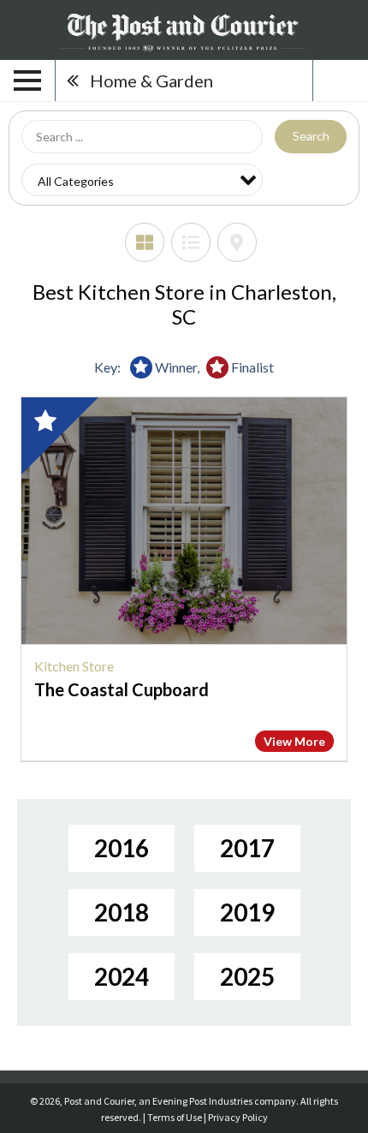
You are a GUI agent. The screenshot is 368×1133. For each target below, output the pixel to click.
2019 (247, 912)
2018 (121, 912)
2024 (121, 976)
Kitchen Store (74, 666)
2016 (121, 847)
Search (311, 135)
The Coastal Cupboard (121, 689)
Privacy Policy (238, 1117)
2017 (247, 847)
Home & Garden (151, 80)
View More (294, 741)
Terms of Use (174, 1117)
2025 (247, 976)
